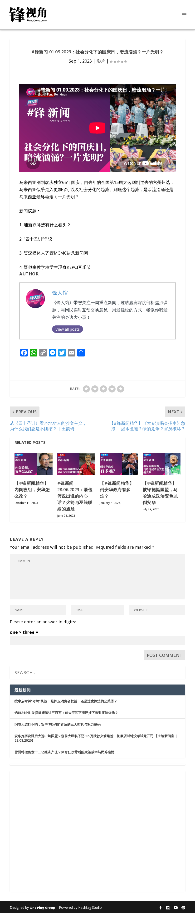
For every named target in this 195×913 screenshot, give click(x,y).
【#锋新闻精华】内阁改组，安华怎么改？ (32, 489)
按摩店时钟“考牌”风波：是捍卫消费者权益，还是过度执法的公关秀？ (66, 701)
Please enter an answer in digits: (43, 622)
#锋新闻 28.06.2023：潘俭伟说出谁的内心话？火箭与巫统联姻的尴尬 (75, 495)
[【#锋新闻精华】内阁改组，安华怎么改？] (34, 464)
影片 (101, 61)
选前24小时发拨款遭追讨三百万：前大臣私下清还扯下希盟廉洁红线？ (66, 712)
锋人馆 (60, 292)
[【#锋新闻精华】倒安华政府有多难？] (119, 464)
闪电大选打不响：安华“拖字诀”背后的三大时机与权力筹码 (58, 724)
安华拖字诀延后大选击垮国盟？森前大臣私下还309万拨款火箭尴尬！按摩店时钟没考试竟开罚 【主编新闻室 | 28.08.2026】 (96, 738)
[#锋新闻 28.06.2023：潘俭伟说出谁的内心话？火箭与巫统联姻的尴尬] (76, 464)
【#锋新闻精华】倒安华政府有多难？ (117, 489)
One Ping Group (42, 907)
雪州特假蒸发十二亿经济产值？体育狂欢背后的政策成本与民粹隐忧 (64, 752)
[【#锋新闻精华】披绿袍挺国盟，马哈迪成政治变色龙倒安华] (162, 464)
